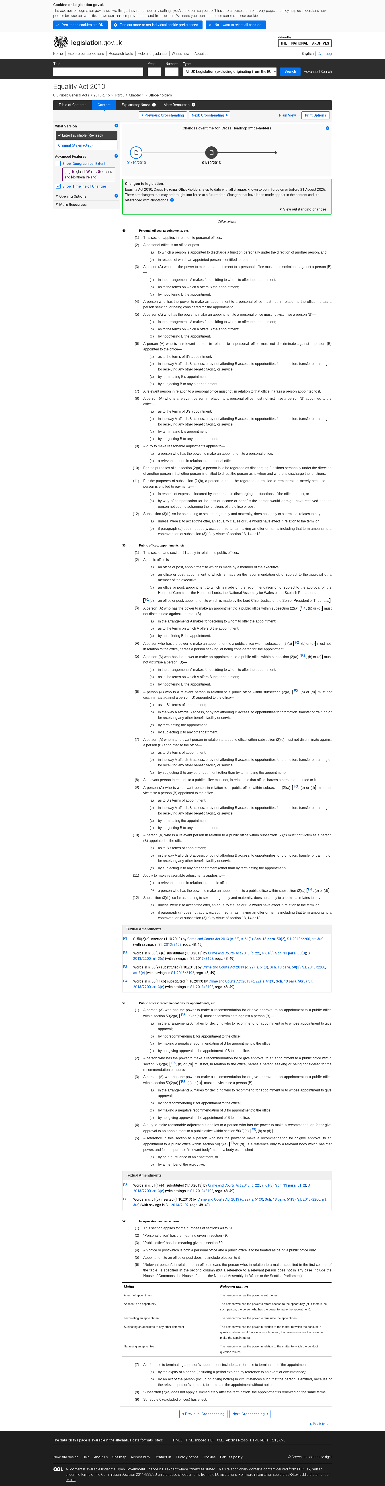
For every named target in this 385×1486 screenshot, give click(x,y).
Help (86, 1457)
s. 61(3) (247, 939)
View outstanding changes (303, 209)
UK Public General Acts (71, 95)
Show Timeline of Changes (84, 186)
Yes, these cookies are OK (82, 25)
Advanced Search (318, 72)
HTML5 (177, 1440)
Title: (57, 64)
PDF (211, 1440)
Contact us (163, 1457)
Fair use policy (231, 1457)
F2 (303, 607)
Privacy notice (187, 1457)
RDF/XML (278, 1440)
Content (104, 105)
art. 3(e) (318, 939)
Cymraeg (324, 53)
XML (220, 1440)
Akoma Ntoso (237, 1440)
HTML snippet (195, 1440)
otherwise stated (202, 1469)
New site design (65, 1457)
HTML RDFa (259, 1440)
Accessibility (140, 1457)
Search (290, 71)
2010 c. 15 (102, 95)
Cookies (209, 1457)
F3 (296, 786)
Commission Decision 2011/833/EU (129, 1474)
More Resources (177, 105)
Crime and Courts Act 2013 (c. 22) (213, 939)
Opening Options (70, 196)
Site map (119, 1457)
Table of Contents (72, 105)
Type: (187, 64)
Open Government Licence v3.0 (141, 1469)
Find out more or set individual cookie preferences (159, 25)
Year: (151, 64)
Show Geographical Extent (83, 164)
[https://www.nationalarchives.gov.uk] (305, 39)
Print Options (315, 115)
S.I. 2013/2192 (170, 944)
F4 (310, 889)
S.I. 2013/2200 (298, 939)
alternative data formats (134, 1440)
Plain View (287, 115)
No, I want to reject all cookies (238, 25)
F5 (183, 1015)
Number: (172, 64)
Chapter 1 (136, 95)
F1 (147, 599)
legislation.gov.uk (90, 37)
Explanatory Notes (136, 105)
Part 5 (119, 95)
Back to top (322, 1424)
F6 (233, 1143)
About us (101, 1457)
